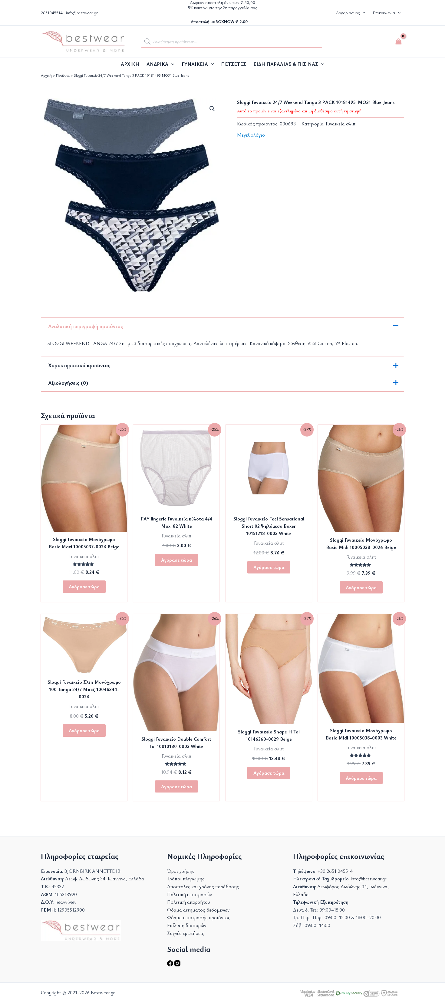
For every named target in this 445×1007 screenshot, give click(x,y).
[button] (362, 13)
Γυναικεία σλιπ (340, 123)
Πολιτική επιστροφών (189, 894)
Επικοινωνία (384, 12)
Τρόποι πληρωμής (186, 878)
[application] (171, 63)
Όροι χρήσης (181, 871)
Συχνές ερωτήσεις (185, 933)
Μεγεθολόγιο (251, 134)
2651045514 (52, 12)
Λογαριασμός (348, 12)
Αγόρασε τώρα (84, 586)
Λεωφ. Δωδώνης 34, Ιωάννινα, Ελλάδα (104, 878)
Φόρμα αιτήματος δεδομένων (198, 909)
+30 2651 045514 (335, 871)
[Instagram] (177, 964)
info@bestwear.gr (82, 12)
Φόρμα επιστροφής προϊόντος (198, 917)
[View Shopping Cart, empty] (398, 41)
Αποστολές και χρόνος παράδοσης (203, 886)
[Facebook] (170, 964)
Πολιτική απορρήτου (188, 902)
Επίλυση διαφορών (186, 925)
